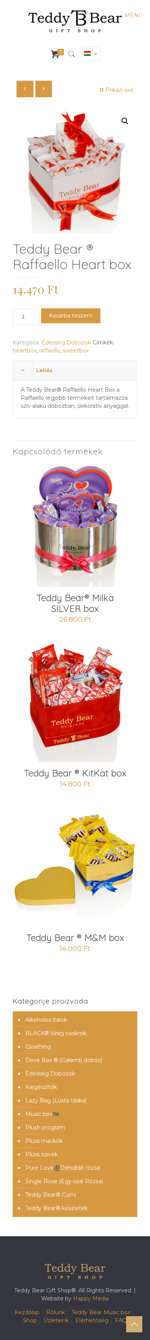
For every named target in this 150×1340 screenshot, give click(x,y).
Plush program (45, 1127)
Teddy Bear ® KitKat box (75, 773)
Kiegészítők (41, 1087)
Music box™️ (42, 1114)
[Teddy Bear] (75, 21)
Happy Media (91, 1298)
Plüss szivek (41, 1154)
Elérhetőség (91, 1320)
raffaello (49, 350)
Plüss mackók (44, 1140)
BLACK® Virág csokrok (55, 1033)
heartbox (25, 350)
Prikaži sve (119, 89)
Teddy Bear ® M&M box (75, 937)
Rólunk (55, 1312)
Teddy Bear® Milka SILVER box (75, 603)
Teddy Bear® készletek (56, 1208)
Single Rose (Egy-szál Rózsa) (64, 1181)
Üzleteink (56, 1320)
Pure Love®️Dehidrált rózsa (62, 1167)
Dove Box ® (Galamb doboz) (63, 1060)
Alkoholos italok (46, 1019)
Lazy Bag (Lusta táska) (56, 1100)
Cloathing (38, 1046)
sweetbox (76, 350)
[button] (125, 121)
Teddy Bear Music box (101, 1312)
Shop (30, 1320)
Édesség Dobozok (66, 342)
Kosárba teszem (71, 315)
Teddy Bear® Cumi (50, 1194)
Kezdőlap (27, 1312)
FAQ (121, 1320)
